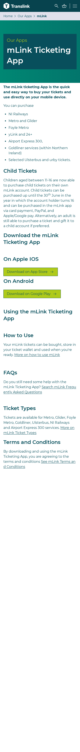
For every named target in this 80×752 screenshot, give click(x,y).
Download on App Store (27, 272)
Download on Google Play (29, 294)
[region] (40, 16)
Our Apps (25, 16)
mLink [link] (42, 16)
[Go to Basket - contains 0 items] (64, 6)
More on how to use (37, 355)
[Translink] (17, 6)
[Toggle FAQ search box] (56, 6)
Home (8, 16)
